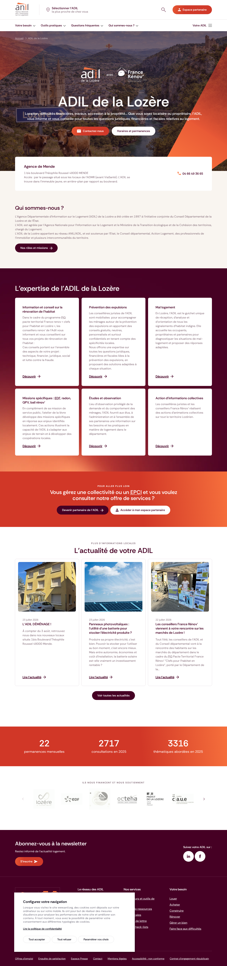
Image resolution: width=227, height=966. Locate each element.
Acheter (175, 904)
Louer (173, 898)
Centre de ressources (138, 909)
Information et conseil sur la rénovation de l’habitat (42, 309)
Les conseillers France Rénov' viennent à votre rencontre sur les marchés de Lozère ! (180, 628)
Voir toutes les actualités (113, 695)
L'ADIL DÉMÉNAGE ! (37, 624)
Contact (97, 958)
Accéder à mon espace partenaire (142, 510)
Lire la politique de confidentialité (42, 929)
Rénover (175, 917)
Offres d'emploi (24, 958)
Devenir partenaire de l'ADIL (80, 510)
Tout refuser (64, 939)
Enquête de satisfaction (52, 958)
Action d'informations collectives (179, 398)
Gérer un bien (178, 923)
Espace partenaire (195, 10)
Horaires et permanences (133, 131)
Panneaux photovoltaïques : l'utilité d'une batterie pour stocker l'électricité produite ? (110, 628)
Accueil (19, 38)
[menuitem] (25, 25)
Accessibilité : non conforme (148, 958)
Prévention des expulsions (108, 307)
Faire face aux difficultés (185, 929)
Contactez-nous (93, 131)
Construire (177, 911)
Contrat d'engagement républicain (189, 958)
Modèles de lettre (135, 921)
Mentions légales (117, 958)
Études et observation (105, 398)
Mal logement (165, 307)
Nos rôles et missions (34, 248)
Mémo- (136, 927)
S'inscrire (26, 861)
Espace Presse (79, 958)
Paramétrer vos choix (96, 939)
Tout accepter (37, 939)
